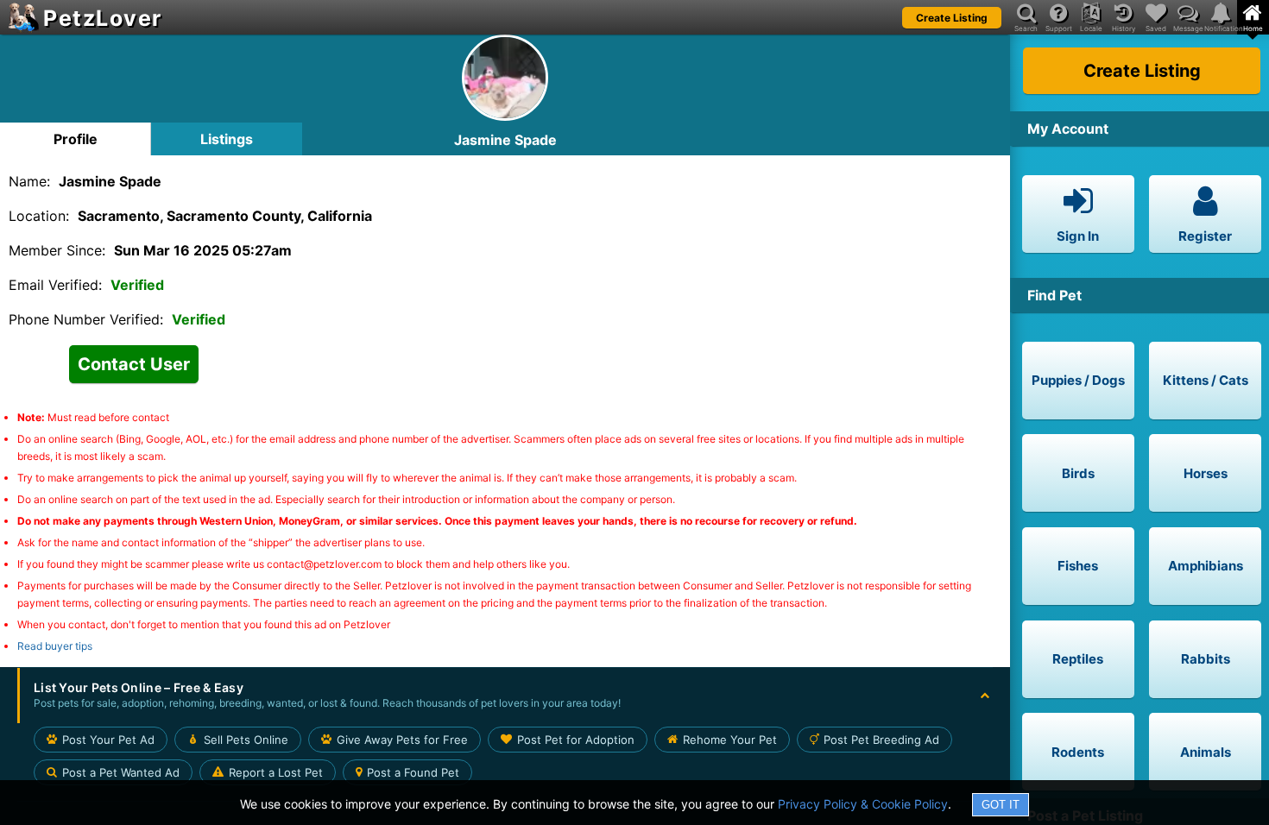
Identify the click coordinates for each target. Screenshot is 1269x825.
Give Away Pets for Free (402, 739)
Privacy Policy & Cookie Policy (863, 804)
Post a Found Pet (413, 772)
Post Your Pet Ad (108, 739)
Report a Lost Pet (276, 772)
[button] (505, 695)
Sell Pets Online (246, 739)
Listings (226, 139)
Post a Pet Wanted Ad (121, 772)
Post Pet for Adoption (575, 739)
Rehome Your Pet (730, 739)
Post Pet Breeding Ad (881, 739)
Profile (76, 139)
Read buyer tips (54, 645)
